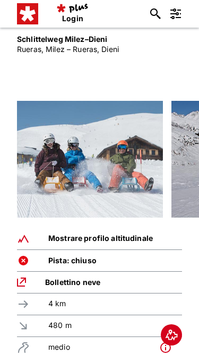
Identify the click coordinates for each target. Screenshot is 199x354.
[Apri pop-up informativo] (168, 347)
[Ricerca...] (155, 13)
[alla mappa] (171, 335)
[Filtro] (175, 13)
